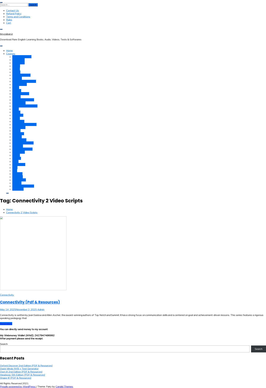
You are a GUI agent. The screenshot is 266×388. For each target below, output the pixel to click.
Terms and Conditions (18, 16)
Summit (16, 130)
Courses (10, 53)
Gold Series (18, 62)
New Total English (22, 149)
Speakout (17, 176)
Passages (17, 115)
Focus (15, 109)
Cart (8, 22)
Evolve (16, 155)
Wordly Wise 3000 (23, 142)
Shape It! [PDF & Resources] (15, 377)
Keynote (17, 136)
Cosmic (16, 72)
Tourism (16, 158)
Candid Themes (64, 386)
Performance (19, 84)
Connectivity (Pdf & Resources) (30, 302)
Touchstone (18, 127)
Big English (18, 121)
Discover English (21, 75)
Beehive (16, 183)
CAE (14, 167)
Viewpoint (18, 189)
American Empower (23, 99)
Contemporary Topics (24, 81)
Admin (40, 309)
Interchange (19, 102)
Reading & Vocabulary (24, 124)
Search (4, 343)
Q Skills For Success (23, 186)
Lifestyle (17, 78)
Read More (6, 323)
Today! (16, 118)
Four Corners (19, 139)
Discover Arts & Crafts (24, 106)
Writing (16, 112)
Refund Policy (13, 13)
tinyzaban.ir (6, 33)
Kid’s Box (17, 173)
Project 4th (18, 59)
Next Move (18, 152)
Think (15, 161)
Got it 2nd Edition (21, 56)
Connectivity (7, 294)
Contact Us (12, 10)
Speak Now (18, 164)
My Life (16, 96)
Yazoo (15, 87)
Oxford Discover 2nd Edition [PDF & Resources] (26, 365)
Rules (9, 19)
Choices (16, 90)
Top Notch (18, 133)
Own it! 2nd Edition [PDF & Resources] (21, 371)
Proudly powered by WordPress (18, 386)
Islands (16, 65)
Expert (16, 69)
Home (9, 50)
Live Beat (17, 146)
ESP (14, 170)
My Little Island (20, 93)
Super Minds (19, 179)
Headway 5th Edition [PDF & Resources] (22, 374)
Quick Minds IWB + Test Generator (19, 368)
